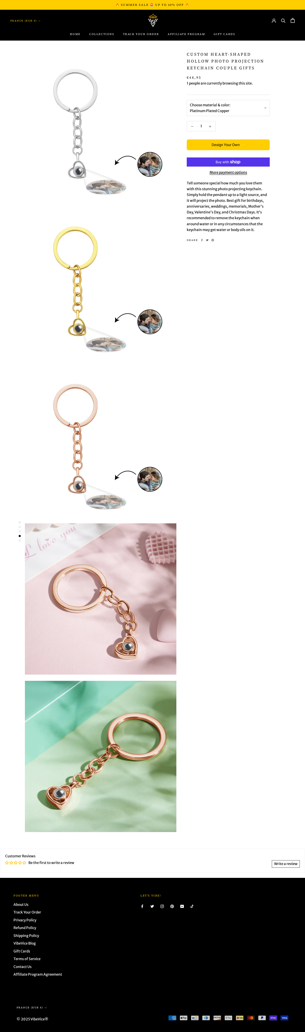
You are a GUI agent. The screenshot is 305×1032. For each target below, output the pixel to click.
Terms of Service (26, 959)
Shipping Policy (26, 935)
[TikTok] (192, 906)
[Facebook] (202, 240)
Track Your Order (27, 912)
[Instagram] (162, 906)
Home (75, 34)
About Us (20, 904)
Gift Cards (224, 34)
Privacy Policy (24, 920)
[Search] (283, 20)
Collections (101, 34)
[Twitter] (207, 240)
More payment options (228, 172)
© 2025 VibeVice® (32, 1019)
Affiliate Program (186, 34)
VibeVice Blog (24, 943)
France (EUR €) (23, 20)
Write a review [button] (286, 863)
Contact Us (22, 966)
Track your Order (141, 34)
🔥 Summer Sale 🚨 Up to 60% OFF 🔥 (152, 5)
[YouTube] (182, 906)
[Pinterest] (212, 240)
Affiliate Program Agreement (37, 974)
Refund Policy (24, 928)
